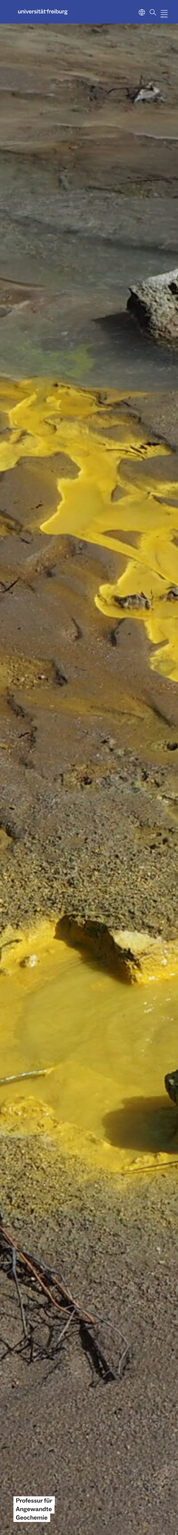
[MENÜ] (164, 12)
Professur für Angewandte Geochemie (34, 1509)
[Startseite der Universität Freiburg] (43, 12)
